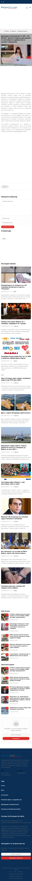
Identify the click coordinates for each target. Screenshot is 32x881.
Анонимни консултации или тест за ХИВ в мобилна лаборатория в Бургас (16, 357)
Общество (16, 65)
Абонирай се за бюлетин (16, 858)
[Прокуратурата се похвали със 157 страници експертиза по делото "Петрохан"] (16, 275)
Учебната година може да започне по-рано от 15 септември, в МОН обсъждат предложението (20, 616)
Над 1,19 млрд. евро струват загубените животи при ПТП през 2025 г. (16, 379)
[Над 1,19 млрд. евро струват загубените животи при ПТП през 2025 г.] (16, 375)
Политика (16, 521)
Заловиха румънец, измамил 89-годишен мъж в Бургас (13, 587)
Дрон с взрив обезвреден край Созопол (16, 413)
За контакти (4, 795)
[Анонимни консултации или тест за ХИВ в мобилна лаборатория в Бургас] (16, 346)
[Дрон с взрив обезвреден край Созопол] (16, 402)
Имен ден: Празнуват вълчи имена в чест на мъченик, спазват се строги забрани (20, 646)
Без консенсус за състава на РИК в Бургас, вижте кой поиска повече (14, 552)
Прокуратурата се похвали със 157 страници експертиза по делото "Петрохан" (14, 287)
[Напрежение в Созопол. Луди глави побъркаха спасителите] (5, 710)
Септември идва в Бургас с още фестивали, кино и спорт (13, 483)
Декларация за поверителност (10, 804)
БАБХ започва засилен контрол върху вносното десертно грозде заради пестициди (20, 636)
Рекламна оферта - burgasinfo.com (11, 799)
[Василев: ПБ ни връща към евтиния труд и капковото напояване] (16, 506)
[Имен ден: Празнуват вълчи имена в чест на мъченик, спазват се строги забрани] (5, 647)
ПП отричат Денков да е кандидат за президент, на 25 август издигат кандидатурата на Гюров (20, 688)
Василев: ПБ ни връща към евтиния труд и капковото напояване (14, 517)
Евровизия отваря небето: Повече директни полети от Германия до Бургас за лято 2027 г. (13, 447)
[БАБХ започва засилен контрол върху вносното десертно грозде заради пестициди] (5, 637)
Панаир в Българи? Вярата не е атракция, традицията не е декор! (13, 322)
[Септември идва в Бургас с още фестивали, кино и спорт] (16, 471)
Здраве (15, 360)
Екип (2, 790)
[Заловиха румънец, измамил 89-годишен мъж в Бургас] (16, 575)
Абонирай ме (16, 738)
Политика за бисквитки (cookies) (10, 809)
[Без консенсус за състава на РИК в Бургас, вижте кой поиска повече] (16, 541)
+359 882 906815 (21, 773)
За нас (3, 785)
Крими (15, 291)
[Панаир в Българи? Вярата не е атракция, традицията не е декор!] (16, 311)
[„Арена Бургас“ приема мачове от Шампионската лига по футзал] (5, 657)
